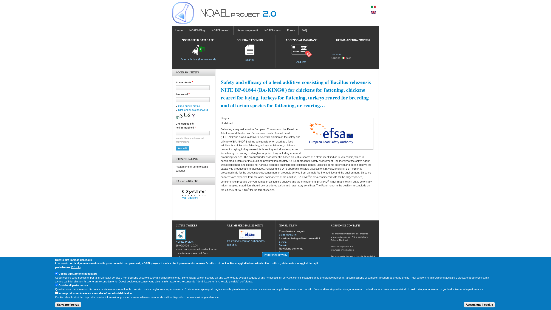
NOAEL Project (184, 241)
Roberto (283, 245)
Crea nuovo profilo (189, 106)
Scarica (249, 59)
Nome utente (184, 82)
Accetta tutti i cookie (479, 304)
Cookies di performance (73, 285)
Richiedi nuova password (193, 110)
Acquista (301, 62)
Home (179, 30)
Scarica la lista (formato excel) (198, 59)
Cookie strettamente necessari (78, 274)
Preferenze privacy (275, 254)
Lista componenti (247, 30)
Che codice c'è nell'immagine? (186, 125)
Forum (291, 30)
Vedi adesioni (190, 197)
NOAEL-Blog (197, 30)
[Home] (224, 14)
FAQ (304, 30)
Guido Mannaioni (288, 235)
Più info (75, 267)
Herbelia (336, 54)
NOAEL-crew (272, 30)
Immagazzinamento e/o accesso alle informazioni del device (95, 293)
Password (183, 94)
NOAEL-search (221, 30)
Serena (282, 242)
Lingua (225, 118)
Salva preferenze (68, 304)
